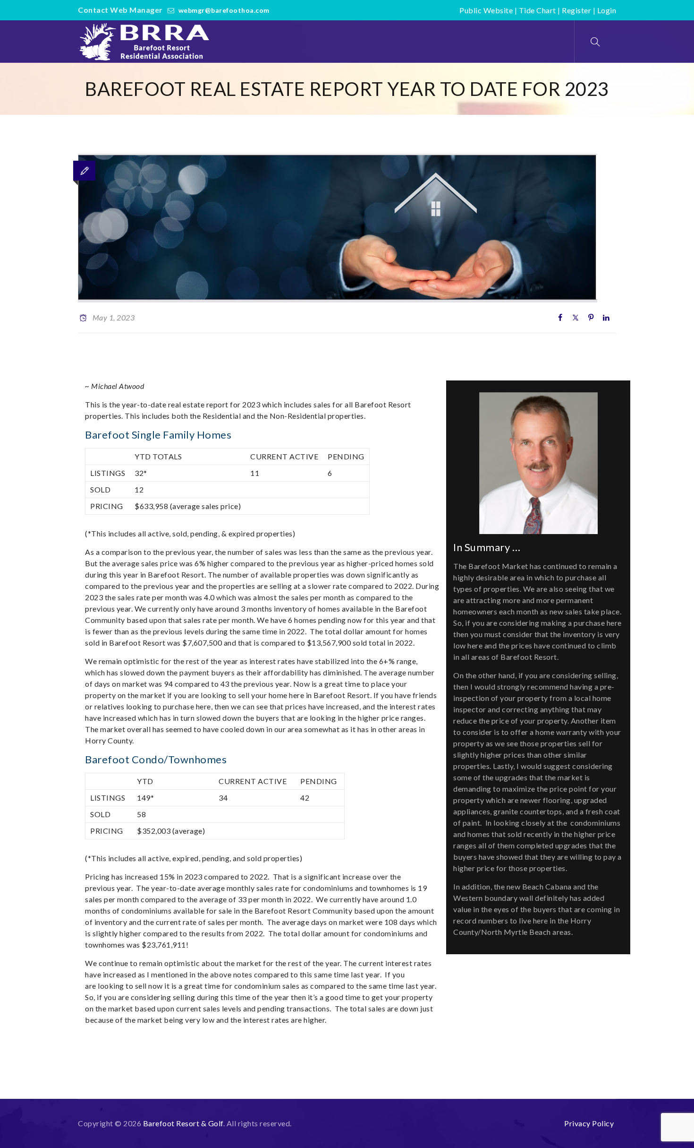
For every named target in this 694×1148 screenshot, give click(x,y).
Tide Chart (537, 10)
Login (607, 10)
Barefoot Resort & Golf (183, 1123)
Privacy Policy (589, 1123)
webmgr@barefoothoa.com (224, 10)
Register (576, 10)
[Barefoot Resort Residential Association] (146, 41)
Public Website (486, 10)
